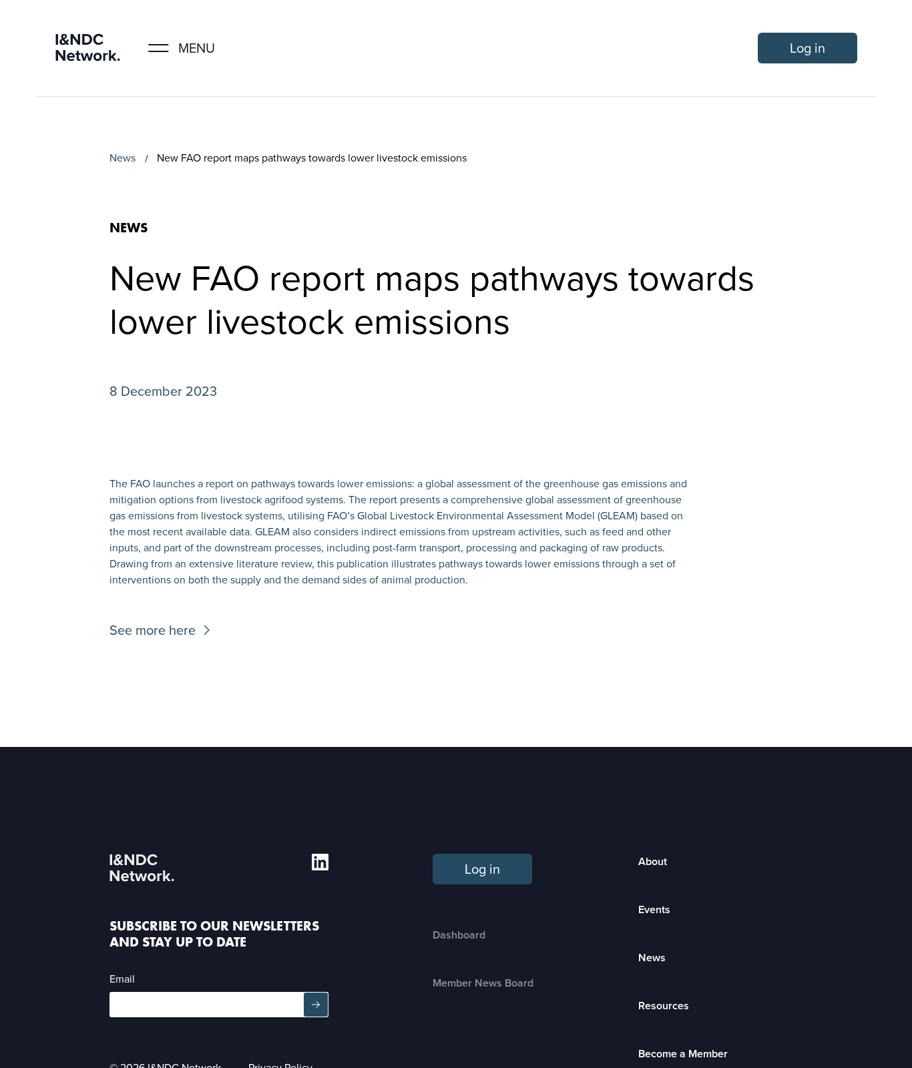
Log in (807, 48)
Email (122, 979)
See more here (152, 630)
